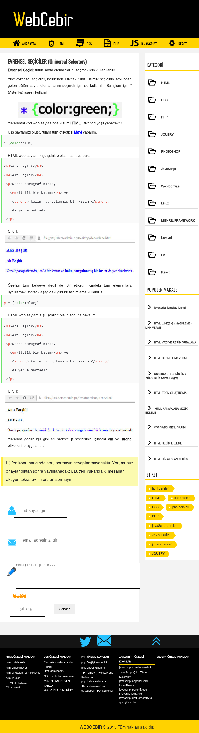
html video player (16, 668)
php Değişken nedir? (94, 662)
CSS (89, 43)
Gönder (64, 609)
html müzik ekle (15, 662)
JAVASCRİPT (148, 43)
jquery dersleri (162, 544)
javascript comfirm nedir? (135, 667)
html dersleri (160, 488)
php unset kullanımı (93, 668)
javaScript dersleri (164, 526)
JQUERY (158, 554)
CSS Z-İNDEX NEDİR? (58, 690)
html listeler (13, 678)
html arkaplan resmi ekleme (23, 673)
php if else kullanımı (93, 681)
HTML (61, 43)
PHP (116, 43)
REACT (182, 43)
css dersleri (182, 498)
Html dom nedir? (54, 671)
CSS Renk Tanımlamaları (59, 676)
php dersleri (180, 507)
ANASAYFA (29, 43)
